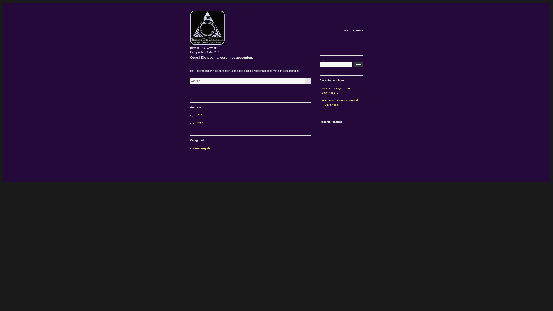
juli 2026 (197, 115)
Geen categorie (201, 148)
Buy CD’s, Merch (353, 30)
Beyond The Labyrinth (203, 48)
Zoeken (323, 60)
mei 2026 (197, 123)
